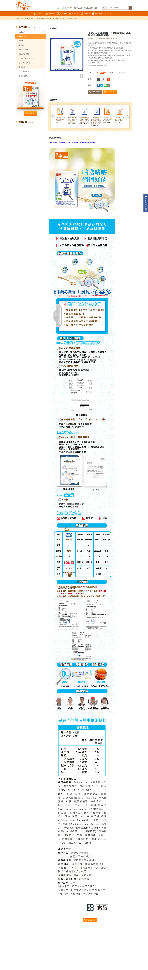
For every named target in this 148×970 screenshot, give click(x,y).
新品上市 (22, 32)
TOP (142, 962)
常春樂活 (31, 18)
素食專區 (22, 67)
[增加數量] (98, 79)
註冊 (63, 8)
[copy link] (108, 85)
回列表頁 (91, 920)
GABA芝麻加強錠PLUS (27, 58)
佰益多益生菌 (88, 8)
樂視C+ (96, 8)
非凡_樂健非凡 (24, 71)
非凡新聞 (98, 13)
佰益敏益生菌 (78, 8)
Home (17, 18)
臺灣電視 (87, 13)
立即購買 (111, 91)
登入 (58, 8)
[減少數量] (108, 79)
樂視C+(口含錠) (24, 63)
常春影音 (52, 13)
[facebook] (98, 85)
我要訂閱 (31, 113)
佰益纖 (21, 45)
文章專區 (40, 13)
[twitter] (101, 85)
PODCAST (110, 13)
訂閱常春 (63, 13)
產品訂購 (75, 13)
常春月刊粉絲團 (146, 204)
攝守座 (21, 41)
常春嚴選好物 (23, 76)
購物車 (69, 8)
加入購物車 (96, 91)
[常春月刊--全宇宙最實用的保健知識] (24, 6)
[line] (105, 85)
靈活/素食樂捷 (24, 54)
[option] (66, 55)
